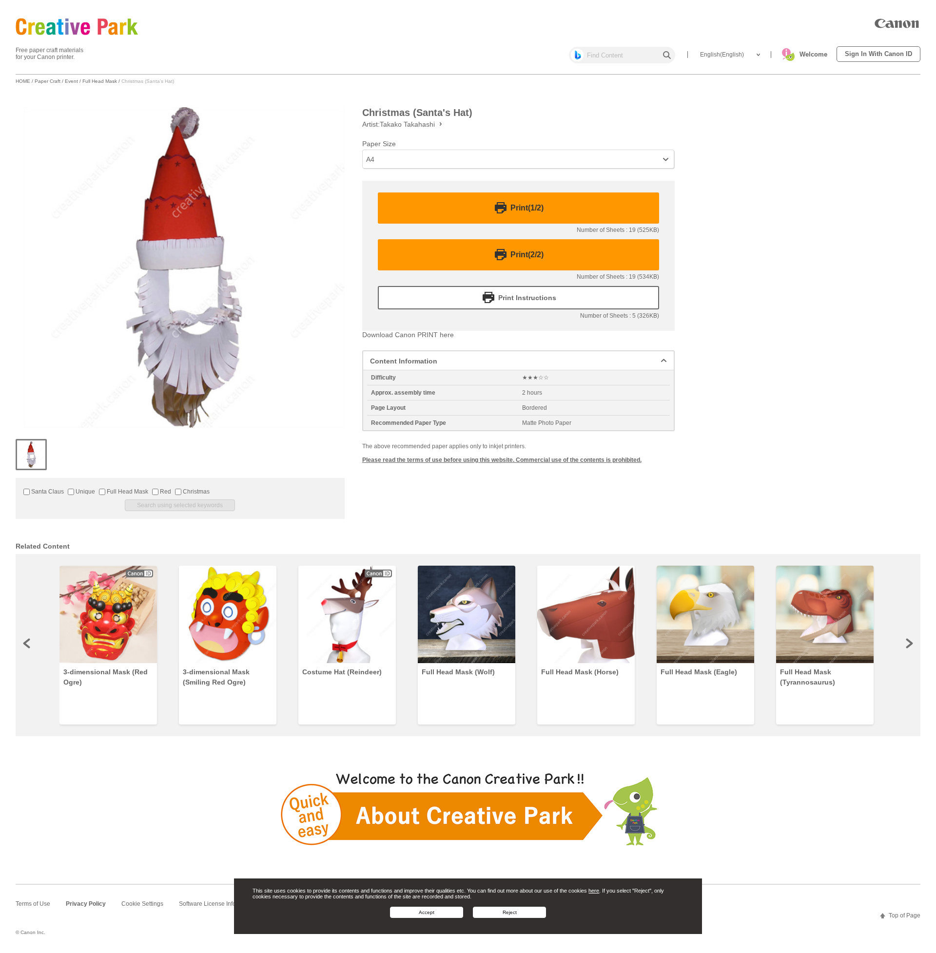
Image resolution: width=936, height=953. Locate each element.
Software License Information (217, 903)
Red (164, 491)
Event (71, 81)
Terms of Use (33, 903)
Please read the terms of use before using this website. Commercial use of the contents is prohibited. (502, 460)
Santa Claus (47, 491)
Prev (27, 643)
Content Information (403, 361)
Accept (426, 912)
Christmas (195, 491)
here (593, 891)
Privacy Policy (86, 903)
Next (908, 643)
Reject (510, 912)
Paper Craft (47, 81)
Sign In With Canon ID (878, 53)
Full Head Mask (99, 81)
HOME (23, 81)
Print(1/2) (527, 208)
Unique (84, 491)
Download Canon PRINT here (408, 335)
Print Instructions (527, 298)
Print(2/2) (527, 255)
